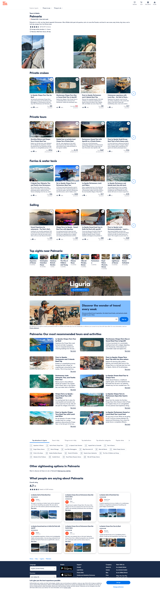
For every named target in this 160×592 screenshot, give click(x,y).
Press (107, 575)
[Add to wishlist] (51, 79)
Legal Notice (80, 570)
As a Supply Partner (121, 567)
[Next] (134, 94)
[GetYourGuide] (5, 3)
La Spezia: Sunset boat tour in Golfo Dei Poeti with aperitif (45, 527)
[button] (34, 260)
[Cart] (141, 2)
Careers (108, 570)
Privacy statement (34, 328)
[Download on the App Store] (66, 575)
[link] (34, 260)
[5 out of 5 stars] (45, 497)
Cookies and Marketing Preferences (86, 575)
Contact (79, 567)
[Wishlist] (134, 2)
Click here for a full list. (64, 471)
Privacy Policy (80, 572)
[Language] (148, 2)
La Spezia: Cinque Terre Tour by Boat (110, 526)
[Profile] (154, 2)
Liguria (42, 559)
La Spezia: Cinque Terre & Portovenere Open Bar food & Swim (79, 495)
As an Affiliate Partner (122, 572)
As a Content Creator (121, 570)
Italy (36, 559)
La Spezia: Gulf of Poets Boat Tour (41, 495)
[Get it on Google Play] (66, 568)
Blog (107, 572)
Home (31, 559)
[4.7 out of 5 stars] (35, 27)
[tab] (39, 440)
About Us (108, 567)
